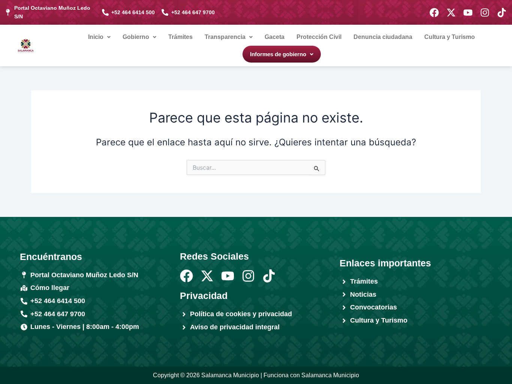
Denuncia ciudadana (382, 37)
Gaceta (274, 37)
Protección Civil (318, 37)
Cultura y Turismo (449, 37)
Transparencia (225, 37)
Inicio (95, 37)
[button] (99, 37)
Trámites (180, 37)
